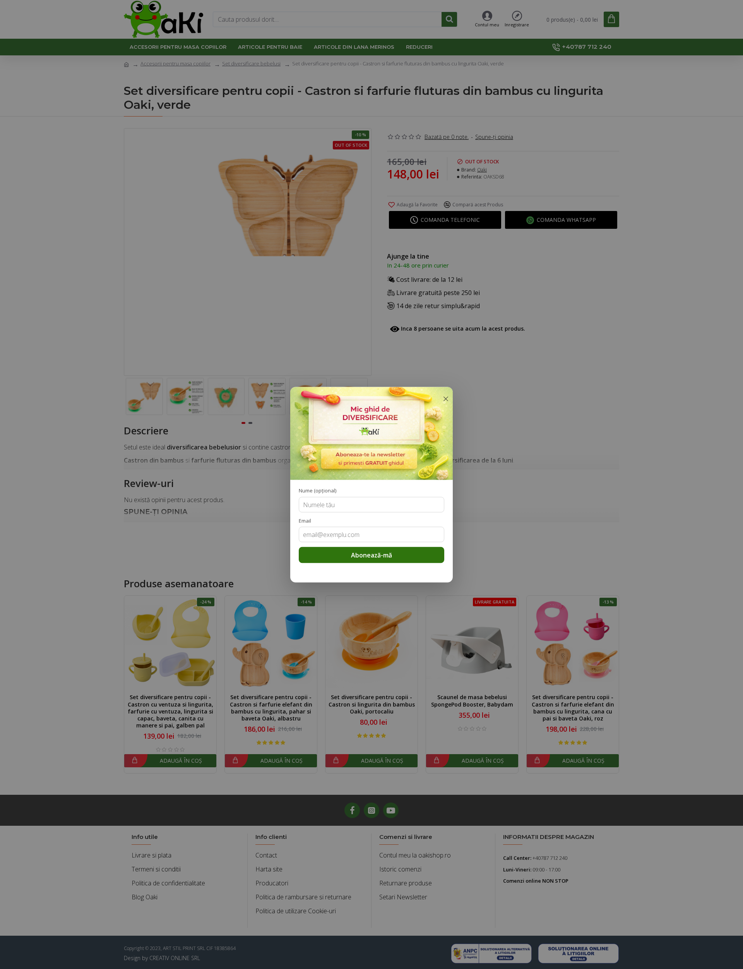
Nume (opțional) (317, 490)
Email (305, 520)
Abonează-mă (371, 555)
